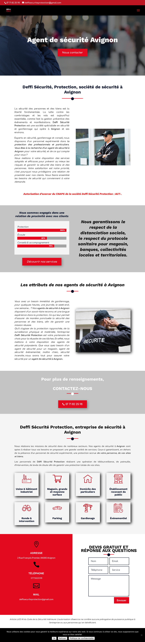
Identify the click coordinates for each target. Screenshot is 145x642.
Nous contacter (72, 52)
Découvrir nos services (42, 261)
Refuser (62, 638)
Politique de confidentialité (82, 638)
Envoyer (121, 600)
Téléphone (36, 573)
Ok (54, 638)
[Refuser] (141, 635)
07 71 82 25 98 (74, 404)
